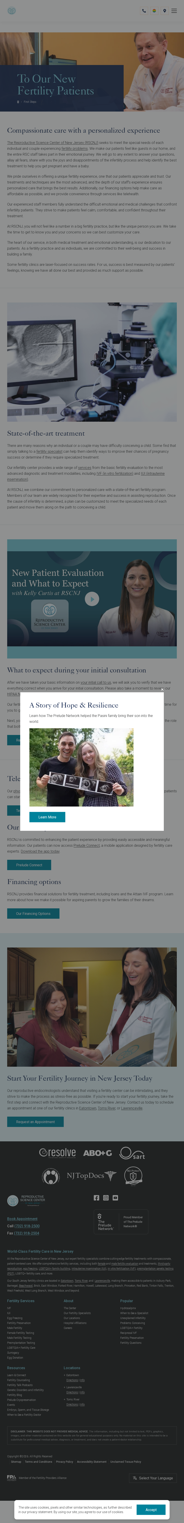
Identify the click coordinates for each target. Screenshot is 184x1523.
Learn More (47, 817)
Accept (151, 1510)
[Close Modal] (162, 689)
